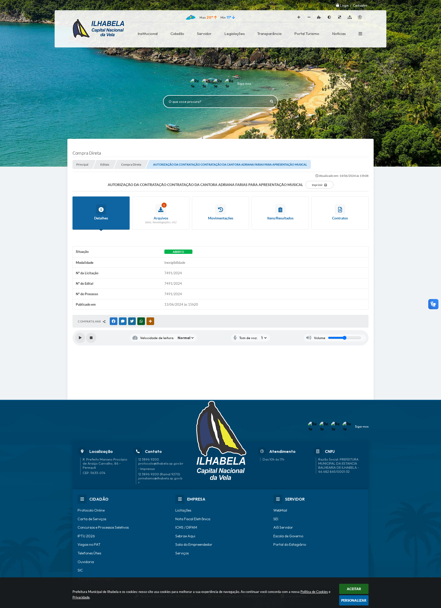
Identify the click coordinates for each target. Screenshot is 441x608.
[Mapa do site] (349, 17)
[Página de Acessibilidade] (359, 17)
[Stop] (91, 338)
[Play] (80, 338)
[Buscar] (271, 101)
